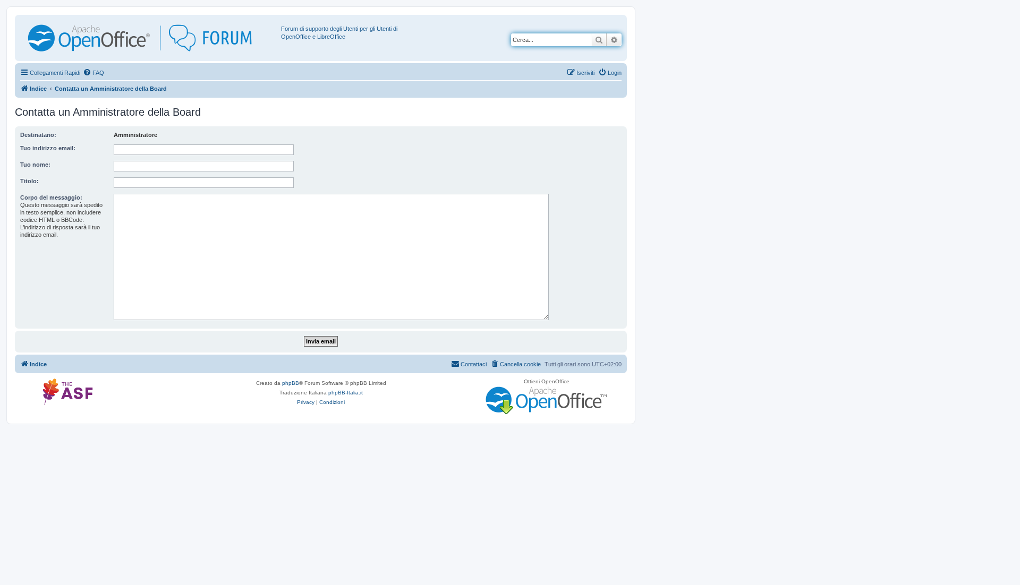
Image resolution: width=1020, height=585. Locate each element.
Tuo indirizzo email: (47, 148)
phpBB (290, 383)
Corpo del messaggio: (51, 197)
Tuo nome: (35, 164)
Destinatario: (38, 135)
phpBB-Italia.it (345, 392)
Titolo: (29, 181)
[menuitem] (93, 72)
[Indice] (149, 38)
